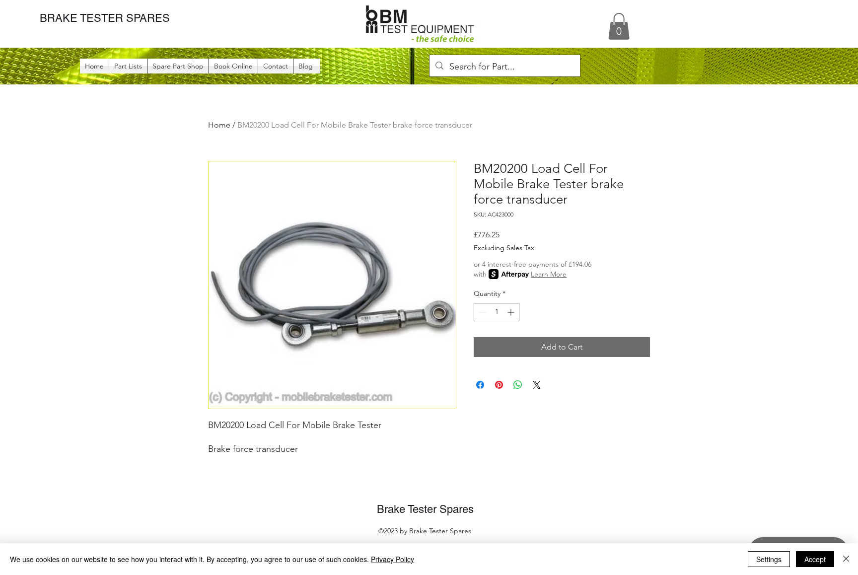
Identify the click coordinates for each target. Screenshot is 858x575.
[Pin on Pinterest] (499, 385)
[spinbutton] (496, 312)
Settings (769, 559)
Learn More (549, 274)
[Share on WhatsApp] (518, 385)
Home (219, 125)
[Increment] (511, 312)
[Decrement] (481, 312)
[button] (619, 26)
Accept (815, 559)
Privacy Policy (392, 559)
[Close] (846, 559)
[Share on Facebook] (480, 385)
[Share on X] (537, 385)
